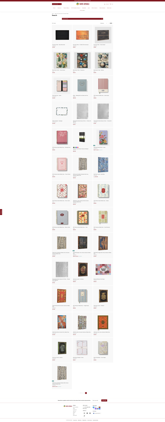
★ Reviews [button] (1, 212)
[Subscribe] (79, 214)
